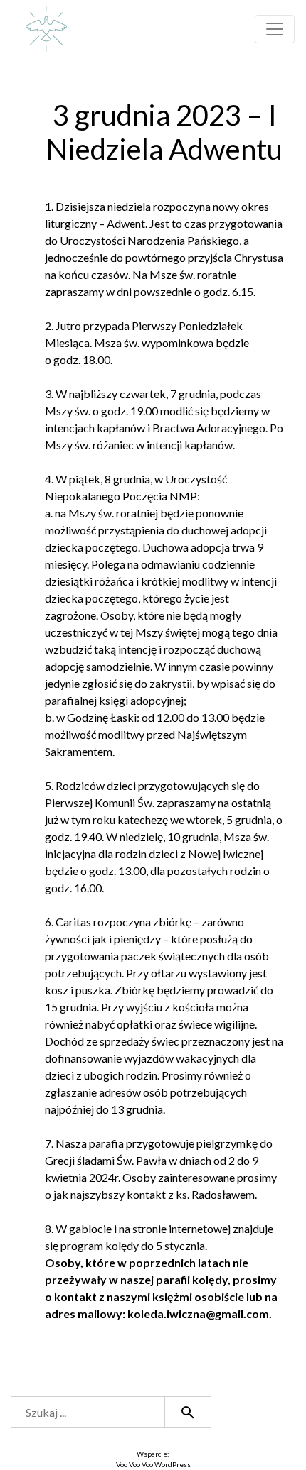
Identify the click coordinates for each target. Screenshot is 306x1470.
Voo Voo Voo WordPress (153, 1464)
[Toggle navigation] (275, 29)
